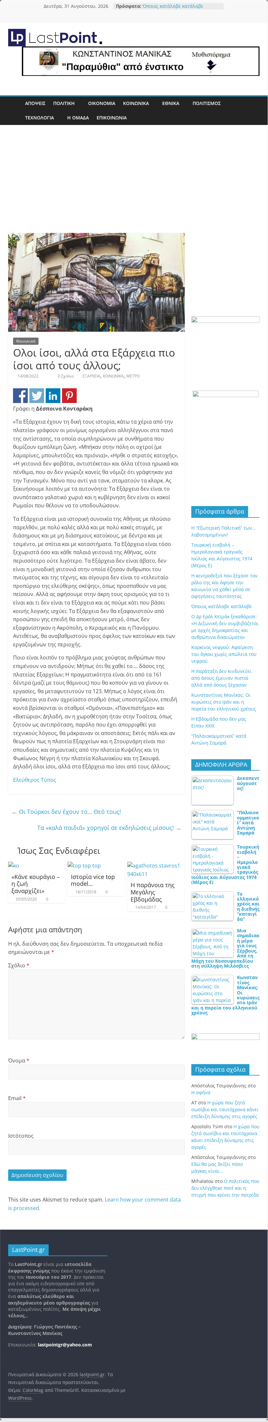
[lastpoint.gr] (14, 110)
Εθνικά (170, 103)
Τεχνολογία (39, 117)
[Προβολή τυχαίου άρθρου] (253, 111)
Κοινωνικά (136, 103)
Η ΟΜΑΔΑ (78, 117)
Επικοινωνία (112, 117)
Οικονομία (101, 103)
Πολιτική (64, 103)
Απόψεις (35, 103)
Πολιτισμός (207, 103)
